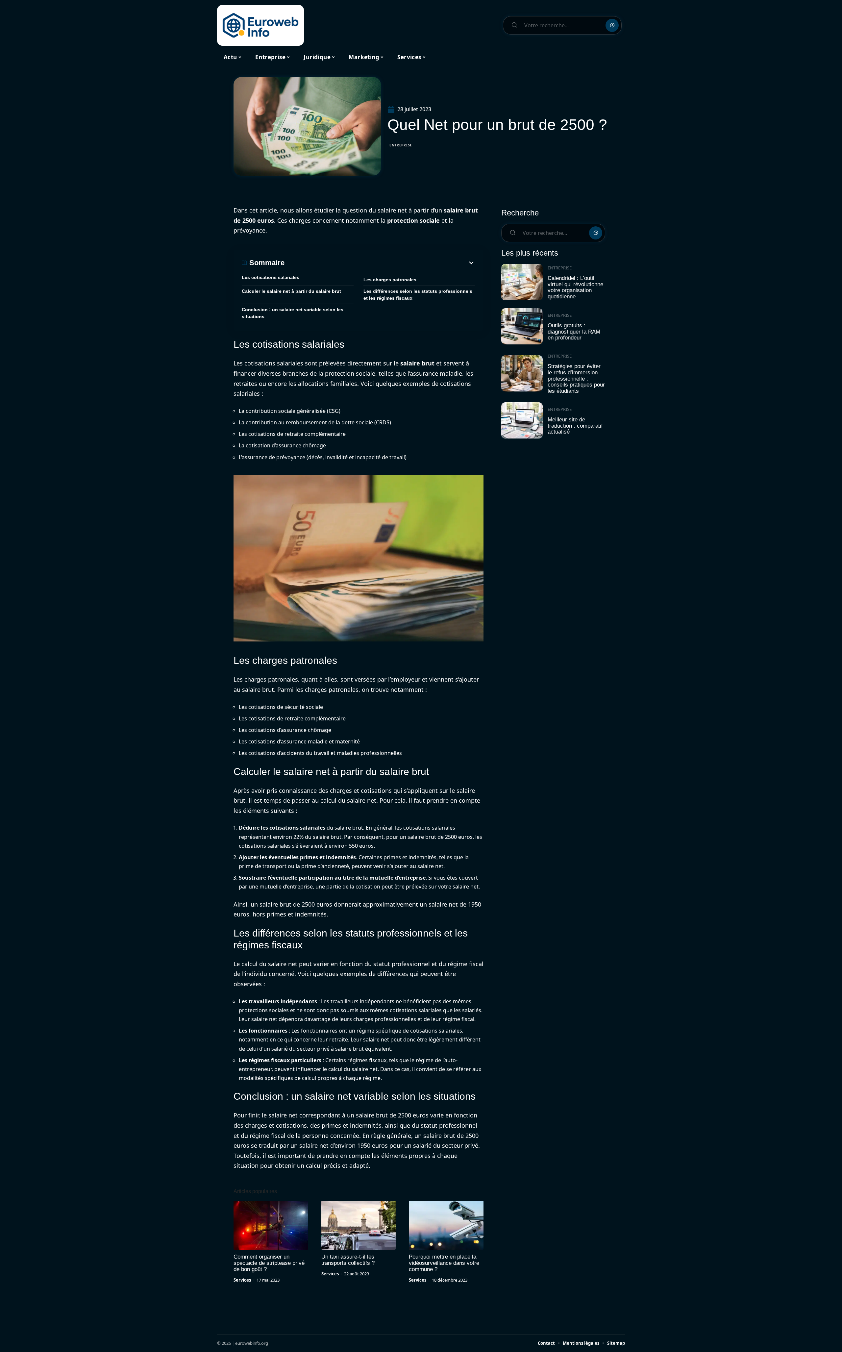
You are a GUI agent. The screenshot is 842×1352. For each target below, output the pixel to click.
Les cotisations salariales (270, 277)
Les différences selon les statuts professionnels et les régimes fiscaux (417, 294)
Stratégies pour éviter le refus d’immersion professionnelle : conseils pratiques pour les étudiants (576, 378)
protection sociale (413, 220)
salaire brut (417, 363)
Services (242, 1280)
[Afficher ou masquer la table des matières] (380, 263)
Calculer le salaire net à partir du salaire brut (291, 291)
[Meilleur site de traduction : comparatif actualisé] (522, 420)
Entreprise (400, 145)
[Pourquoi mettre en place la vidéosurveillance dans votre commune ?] (446, 1225)
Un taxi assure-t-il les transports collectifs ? (348, 1260)
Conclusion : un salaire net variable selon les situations (292, 313)
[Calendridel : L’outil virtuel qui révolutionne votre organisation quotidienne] (522, 282)
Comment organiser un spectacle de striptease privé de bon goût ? (269, 1263)
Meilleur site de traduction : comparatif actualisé (575, 425)
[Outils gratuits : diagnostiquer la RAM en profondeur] (522, 326)
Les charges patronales (389, 279)
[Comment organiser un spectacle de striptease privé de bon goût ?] (271, 1225)
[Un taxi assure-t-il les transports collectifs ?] (358, 1225)
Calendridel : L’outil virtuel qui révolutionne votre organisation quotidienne (575, 287)
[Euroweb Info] (260, 25)
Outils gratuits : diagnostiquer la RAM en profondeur (574, 331)
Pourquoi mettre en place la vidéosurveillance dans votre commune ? (444, 1263)
